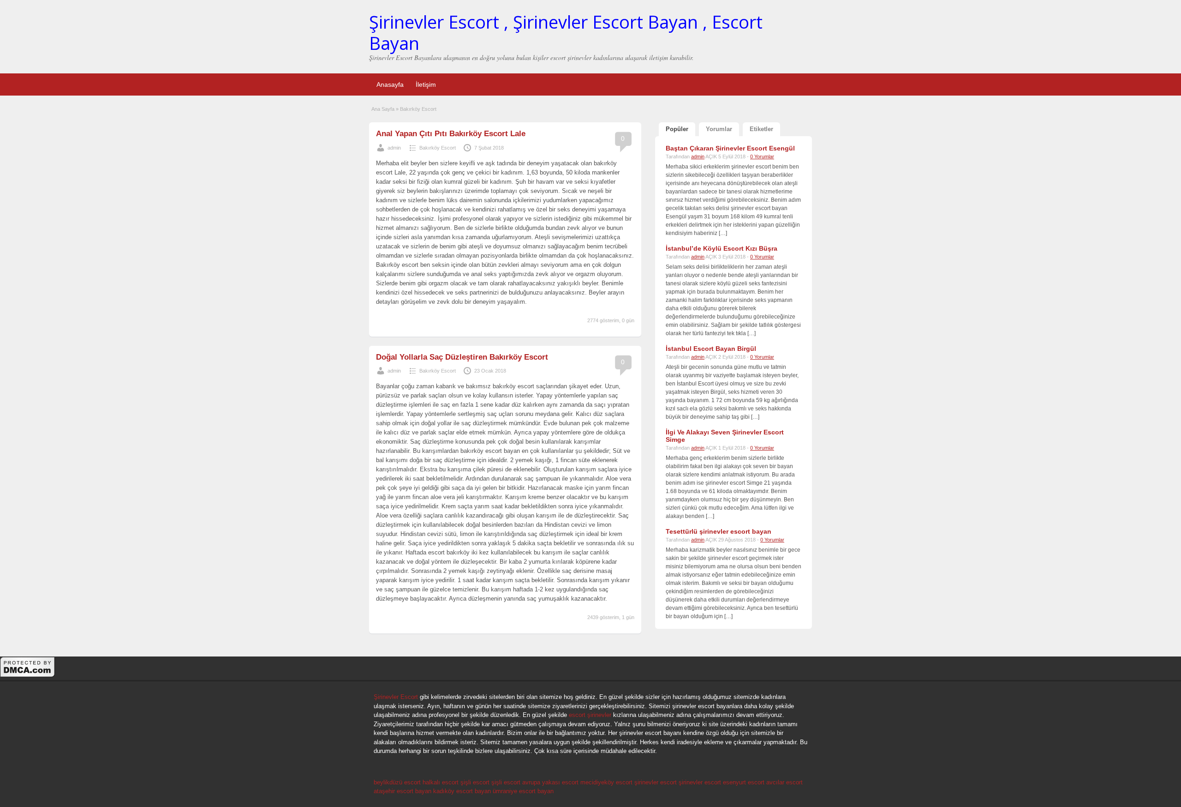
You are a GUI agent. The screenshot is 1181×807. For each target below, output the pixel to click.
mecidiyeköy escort (606, 782)
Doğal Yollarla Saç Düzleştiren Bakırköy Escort (462, 357)
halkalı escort (441, 782)
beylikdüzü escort (397, 782)
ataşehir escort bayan (402, 791)
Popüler (677, 129)
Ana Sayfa (382, 109)
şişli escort (474, 782)
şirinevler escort (655, 782)
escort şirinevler (590, 714)
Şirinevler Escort (396, 696)
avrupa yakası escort (550, 782)
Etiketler (761, 129)
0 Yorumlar (762, 156)
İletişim (426, 84)
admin (394, 148)
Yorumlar (719, 129)
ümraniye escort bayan (523, 791)
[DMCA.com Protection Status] (27, 676)
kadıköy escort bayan (462, 791)
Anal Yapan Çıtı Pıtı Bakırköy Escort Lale (450, 133)
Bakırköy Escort (437, 148)
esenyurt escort (743, 782)
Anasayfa (390, 84)
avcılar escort (784, 782)
